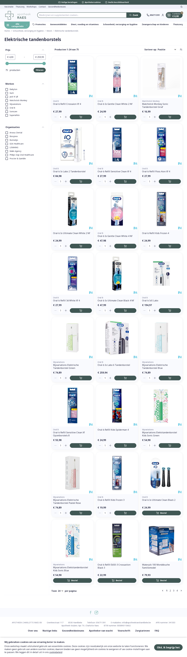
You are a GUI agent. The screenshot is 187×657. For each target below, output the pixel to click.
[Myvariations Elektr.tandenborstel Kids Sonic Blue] (72, 540)
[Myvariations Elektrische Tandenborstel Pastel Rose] (72, 473)
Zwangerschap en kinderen (155, 24)
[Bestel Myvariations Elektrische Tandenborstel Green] (81, 378)
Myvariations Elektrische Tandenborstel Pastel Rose (67, 501)
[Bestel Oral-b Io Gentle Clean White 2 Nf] (125, 117)
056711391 (101, 622)
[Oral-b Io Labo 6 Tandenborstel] (117, 338)
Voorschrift (124, 630)
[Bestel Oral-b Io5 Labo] (170, 310)
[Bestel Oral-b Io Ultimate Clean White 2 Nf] (81, 246)
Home (7, 30)
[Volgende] (181, 590)
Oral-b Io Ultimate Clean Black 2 (158, 499)
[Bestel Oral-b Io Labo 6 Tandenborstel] (125, 378)
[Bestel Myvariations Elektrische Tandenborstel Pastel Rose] (81, 513)
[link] (163, 590)
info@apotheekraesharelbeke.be (136, 622)
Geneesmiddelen (58, 24)
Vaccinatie (8, 6)
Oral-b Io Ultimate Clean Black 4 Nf (116, 300)
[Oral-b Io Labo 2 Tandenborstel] (72, 144)
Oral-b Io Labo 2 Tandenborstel (69, 171)
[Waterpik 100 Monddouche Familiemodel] (161, 540)
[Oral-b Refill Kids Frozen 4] (161, 209)
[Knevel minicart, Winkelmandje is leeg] (168, 15)
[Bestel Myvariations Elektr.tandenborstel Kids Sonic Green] (170, 445)
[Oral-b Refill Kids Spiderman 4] (117, 405)
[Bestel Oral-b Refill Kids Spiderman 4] (125, 445)
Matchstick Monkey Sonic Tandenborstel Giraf (155, 105)
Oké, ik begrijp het (168, 647)
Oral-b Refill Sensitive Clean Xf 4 (114, 171)
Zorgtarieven (142, 630)
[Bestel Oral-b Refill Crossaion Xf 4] (81, 117)
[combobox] (82, 15)
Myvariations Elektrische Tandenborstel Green (66, 366)
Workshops (32, 6)
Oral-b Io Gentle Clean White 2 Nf (115, 103)
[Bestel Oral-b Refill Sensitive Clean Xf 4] (125, 181)
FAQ (157, 630)
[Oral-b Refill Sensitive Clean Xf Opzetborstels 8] (72, 405)
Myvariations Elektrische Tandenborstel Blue (155, 366)
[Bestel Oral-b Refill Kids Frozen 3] (125, 513)
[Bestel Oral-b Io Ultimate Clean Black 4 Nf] (125, 310)
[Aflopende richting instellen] (181, 49)
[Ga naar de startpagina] (18, 15)
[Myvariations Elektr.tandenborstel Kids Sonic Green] (161, 405)
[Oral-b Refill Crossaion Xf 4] (72, 77)
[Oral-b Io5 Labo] (161, 274)
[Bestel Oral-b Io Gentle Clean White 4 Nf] (125, 246)
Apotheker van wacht (101, 630)
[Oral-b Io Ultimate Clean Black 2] (161, 473)
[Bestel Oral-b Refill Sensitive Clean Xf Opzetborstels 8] (81, 445)
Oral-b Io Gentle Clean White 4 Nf (115, 236)
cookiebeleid (55, 652)
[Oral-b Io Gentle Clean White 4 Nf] (117, 209)
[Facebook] (91, 613)
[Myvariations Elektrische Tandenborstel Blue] (161, 338)
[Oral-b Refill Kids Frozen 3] (117, 473)
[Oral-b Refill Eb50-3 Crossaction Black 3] (117, 540)
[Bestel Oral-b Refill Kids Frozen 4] (170, 246)
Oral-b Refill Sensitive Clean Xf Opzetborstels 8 (69, 434)
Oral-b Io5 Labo (150, 300)
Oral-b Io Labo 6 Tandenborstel (114, 364)
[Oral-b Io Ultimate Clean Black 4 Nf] (117, 274)
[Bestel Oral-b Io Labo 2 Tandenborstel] (81, 181)
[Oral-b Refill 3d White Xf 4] (72, 274)
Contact (42, 6)
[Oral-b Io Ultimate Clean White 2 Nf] (72, 209)
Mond (49, 30)
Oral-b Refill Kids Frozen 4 (155, 233)
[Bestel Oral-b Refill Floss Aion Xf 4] (170, 181)
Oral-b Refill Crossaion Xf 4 (67, 103)
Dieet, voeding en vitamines (85, 24)
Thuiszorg (20, 6)
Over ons (33, 630)
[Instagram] (96, 613)
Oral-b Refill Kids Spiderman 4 (113, 429)
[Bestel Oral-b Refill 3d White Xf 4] (81, 310)
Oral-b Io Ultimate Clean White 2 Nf (71, 233)
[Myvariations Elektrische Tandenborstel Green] (72, 338)
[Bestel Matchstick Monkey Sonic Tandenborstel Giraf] (170, 117)
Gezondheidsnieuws (57, 6)
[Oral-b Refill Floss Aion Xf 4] (161, 144)
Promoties (40, 24)
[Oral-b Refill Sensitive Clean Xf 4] (117, 144)
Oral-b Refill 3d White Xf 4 (66, 300)
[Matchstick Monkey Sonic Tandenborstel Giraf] (161, 77)
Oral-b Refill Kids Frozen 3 (111, 499)
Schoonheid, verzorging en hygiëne (120, 24)
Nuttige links (50, 630)
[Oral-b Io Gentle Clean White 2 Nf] (117, 77)
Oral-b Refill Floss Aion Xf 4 (156, 171)
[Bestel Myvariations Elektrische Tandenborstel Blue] (170, 378)
